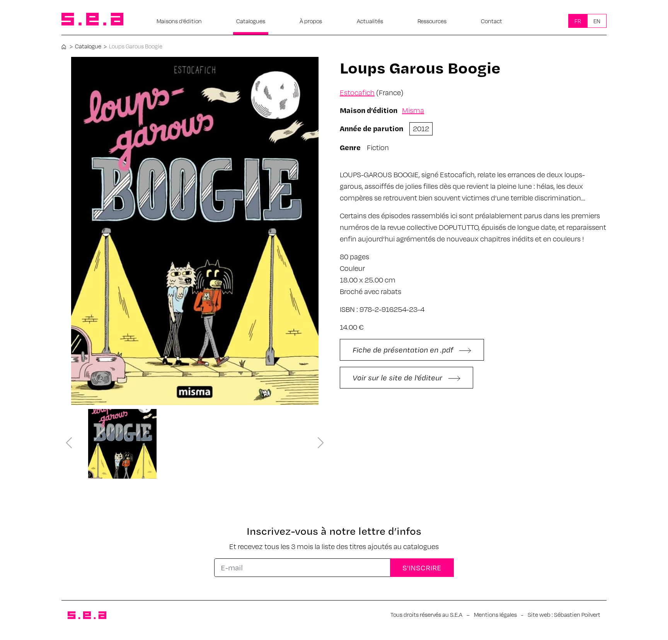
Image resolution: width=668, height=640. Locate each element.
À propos (311, 21)
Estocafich (357, 92)
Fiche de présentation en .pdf (404, 349)
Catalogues (250, 21)
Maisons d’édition (179, 21)
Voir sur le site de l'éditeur (398, 377)
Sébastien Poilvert (577, 614)
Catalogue (88, 46)
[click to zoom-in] (194, 231)
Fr (577, 21)
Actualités (370, 21)
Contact (491, 21)
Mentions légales (495, 614)
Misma (413, 110)
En (596, 21)
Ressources (432, 21)
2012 (421, 128)
